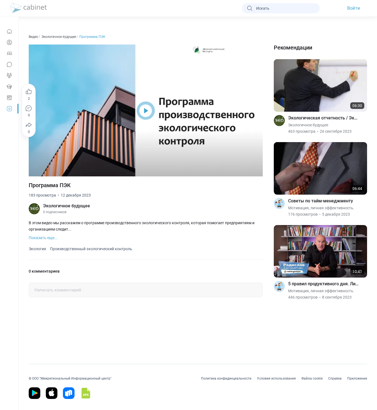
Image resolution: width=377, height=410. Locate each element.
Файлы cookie (312, 378)
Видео (34, 37)
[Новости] (9, 31)
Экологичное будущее (59, 37)
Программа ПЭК (92, 37)
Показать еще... (43, 238)
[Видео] (9, 108)
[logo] (28, 8)
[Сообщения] (9, 64)
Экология (37, 249)
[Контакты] (9, 53)
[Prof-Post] (9, 97)
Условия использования (276, 378)
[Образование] (9, 86)
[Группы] (9, 75)
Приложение (357, 378)
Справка (335, 378)
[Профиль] (9, 42)
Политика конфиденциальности (226, 378)
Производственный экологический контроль (91, 249)
